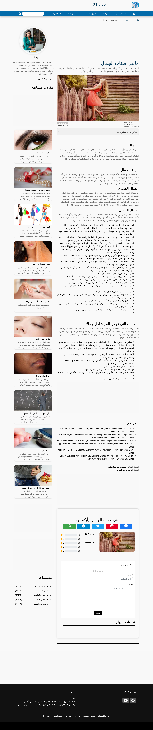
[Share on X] (98, 526)
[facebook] (133, 700)
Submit (98, 613)
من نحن (77, 716)
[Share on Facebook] (126, 526)
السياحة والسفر (55, 14)
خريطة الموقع (58, 716)
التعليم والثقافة (73, 14)
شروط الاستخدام (104, 716)
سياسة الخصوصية (89, 716)
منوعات (106, 14)
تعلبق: (130, 584)
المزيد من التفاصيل (46, 78)
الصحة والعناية (121, 14)
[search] (20, 14)
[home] (134, 13)
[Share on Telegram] (83, 526)
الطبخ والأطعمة (90, 14)
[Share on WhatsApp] (69, 526)
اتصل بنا (68, 716)
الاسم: (130, 575)
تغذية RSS (46, 716)
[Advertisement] (98, 42)
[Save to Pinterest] (112, 526)
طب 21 (135, 20)
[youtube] (125, 700)
